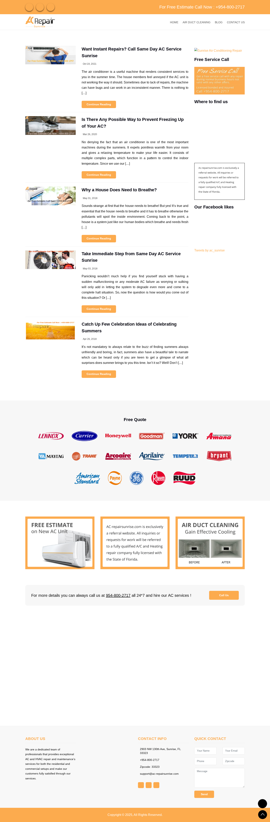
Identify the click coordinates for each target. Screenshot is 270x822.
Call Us (224, 595)
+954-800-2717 (230, 7)
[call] (262, 803)
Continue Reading (99, 104)
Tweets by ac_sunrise (209, 250)
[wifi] (29, 7)
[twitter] (51, 7)
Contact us (236, 22)
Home (174, 22)
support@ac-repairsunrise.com (159, 773)
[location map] (135, 665)
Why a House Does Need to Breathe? (119, 189)
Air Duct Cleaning (197, 22)
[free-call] (59, 542)
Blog (219, 22)
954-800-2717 (118, 595)
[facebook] (40, 7)
